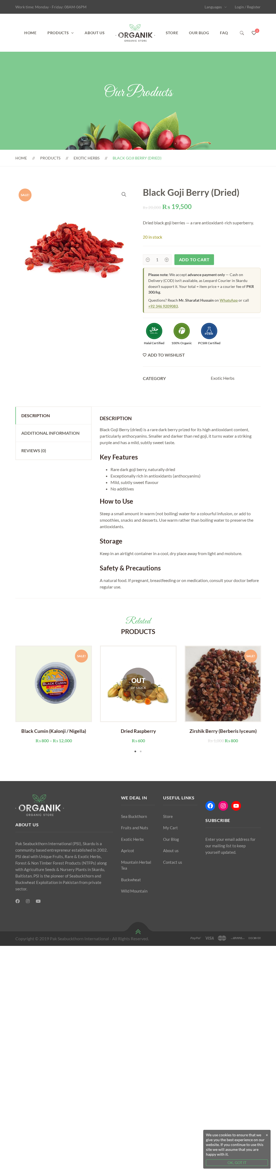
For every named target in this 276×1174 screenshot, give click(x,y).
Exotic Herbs (86, 158)
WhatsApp (229, 300)
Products (58, 32)
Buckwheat (131, 879)
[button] (124, 194)
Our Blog (199, 32)
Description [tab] (35, 415)
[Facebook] (17, 901)
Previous (7, 699)
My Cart (170, 827)
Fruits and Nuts (134, 827)
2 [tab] (140, 751)
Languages (213, 7)
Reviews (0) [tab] (33, 450)
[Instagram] (28, 901)
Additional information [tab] (50, 433)
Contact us (172, 862)
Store (172, 32)
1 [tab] (135, 751)
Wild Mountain (134, 891)
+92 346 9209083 (163, 306)
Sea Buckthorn (134, 816)
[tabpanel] (53, 695)
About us (95, 32)
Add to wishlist (166, 354)
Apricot (127, 850)
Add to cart (194, 259)
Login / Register (248, 7)
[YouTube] (38, 901)
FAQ (224, 32)
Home (30, 32)
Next (268, 699)
